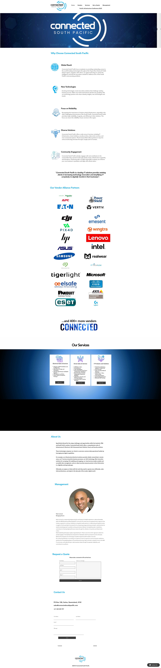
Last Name (61, 565)
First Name (61, 560)
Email (55, 622)
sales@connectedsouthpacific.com (66, 605)
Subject (61, 574)
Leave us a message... (80, 560)
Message (55, 628)
